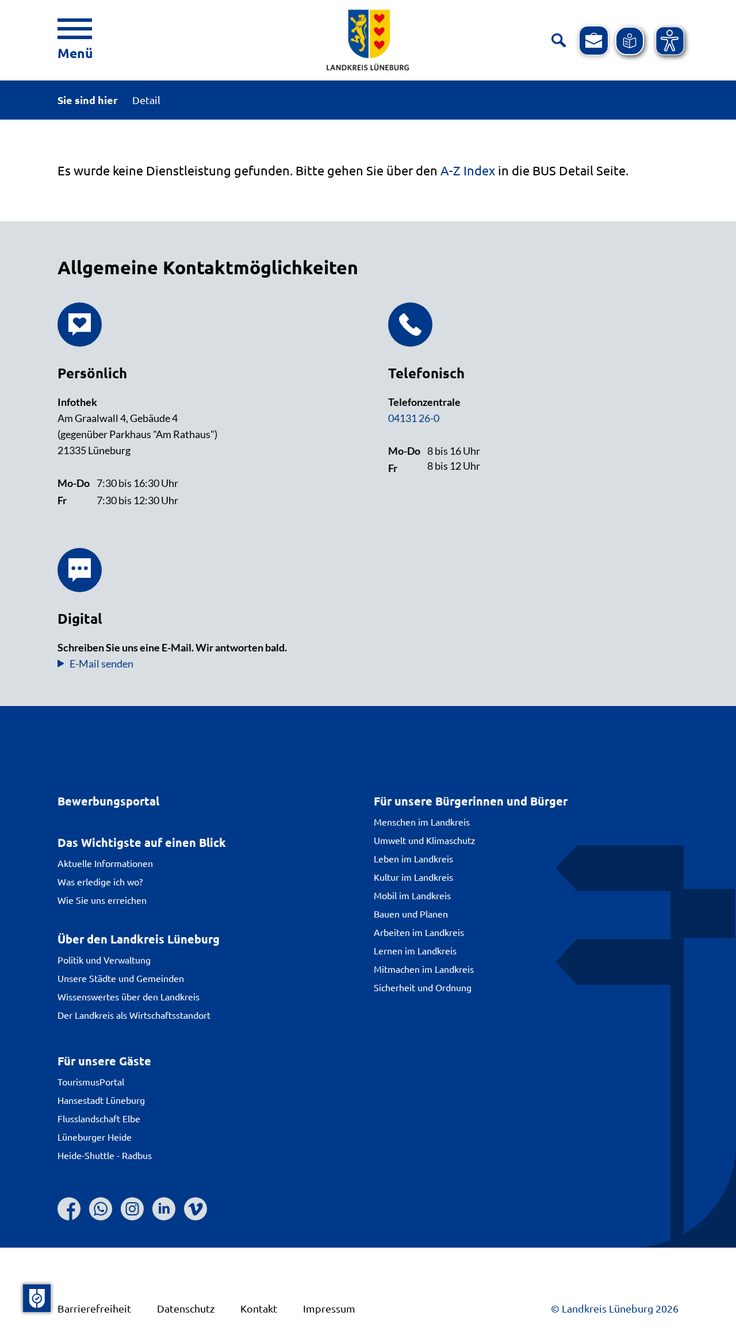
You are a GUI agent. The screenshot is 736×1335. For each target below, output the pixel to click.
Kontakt (258, 1308)
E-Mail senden (101, 663)
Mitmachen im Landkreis (424, 969)
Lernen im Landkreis (415, 950)
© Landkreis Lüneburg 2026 (614, 1308)
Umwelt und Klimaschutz (425, 840)
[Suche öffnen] (558, 40)
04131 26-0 (413, 418)
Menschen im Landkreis (422, 821)
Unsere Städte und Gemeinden (120, 978)
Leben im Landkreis (413, 858)
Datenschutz (185, 1308)
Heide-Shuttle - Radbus (104, 1155)
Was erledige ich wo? (100, 881)
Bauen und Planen (411, 913)
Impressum (329, 1308)
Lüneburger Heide (94, 1136)
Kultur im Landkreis (413, 877)
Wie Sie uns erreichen (102, 900)
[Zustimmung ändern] (37, 1298)
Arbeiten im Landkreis (419, 932)
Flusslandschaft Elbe (98, 1118)
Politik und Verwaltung (104, 959)
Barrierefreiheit (94, 1308)
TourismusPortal (90, 1081)
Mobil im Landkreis (412, 895)
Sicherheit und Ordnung (422, 987)
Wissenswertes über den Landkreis (128, 996)
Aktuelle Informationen (105, 863)
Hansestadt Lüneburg (101, 1100)
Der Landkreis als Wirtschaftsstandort (133, 1015)
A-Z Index (467, 170)
